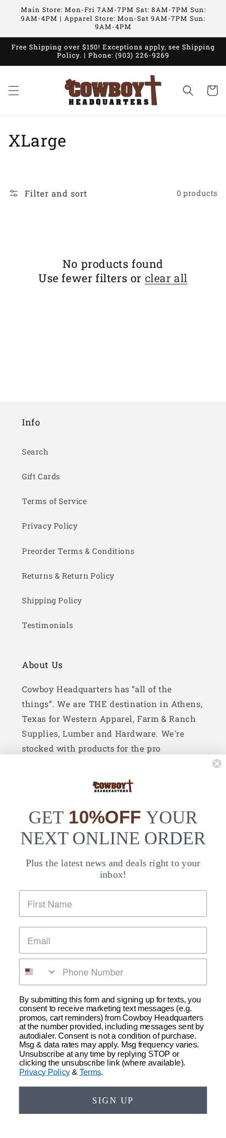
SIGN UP (113, 1100)
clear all (166, 278)
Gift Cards (41, 476)
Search (35, 451)
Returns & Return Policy (68, 575)
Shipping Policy (52, 600)
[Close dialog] (217, 764)
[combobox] (39, 972)
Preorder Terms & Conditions (78, 551)
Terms (90, 1072)
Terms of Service (54, 501)
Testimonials (47, 625)
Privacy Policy (49, 525)
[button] (14, 91)
